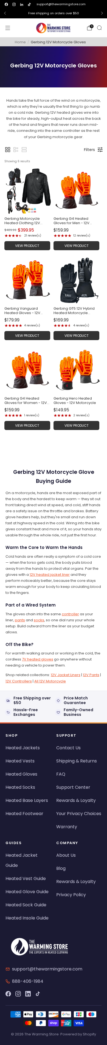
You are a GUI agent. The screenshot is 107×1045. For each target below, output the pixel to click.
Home (20, 42)
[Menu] (7, 28)
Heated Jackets (22, 748)
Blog (61, 868)
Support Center (73, 787)
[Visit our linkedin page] (22, 4)
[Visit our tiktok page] (29, 4)
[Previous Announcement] (5, 13)
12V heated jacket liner (50, 574)
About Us (66, 855)
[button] (7, 149)
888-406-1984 (27, 981)
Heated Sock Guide (25, 905)
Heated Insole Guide (27, 918)
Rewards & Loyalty (76, 800)
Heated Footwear (24, 813)
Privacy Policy (71, 895)
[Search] (99, 27)
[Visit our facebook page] (6, 4)
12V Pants (91, 674)
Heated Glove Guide (27, 892)
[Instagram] (18, 993)
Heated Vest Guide (25, 878)
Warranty (66, 827)
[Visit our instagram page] (14, 4)
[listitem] (53, 13)
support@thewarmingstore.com (61, 4)
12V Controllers (18, 681)
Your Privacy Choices (78, 813)
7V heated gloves (37, 659)
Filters (89, 149)
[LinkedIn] (28, 993)
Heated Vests (20, 761)
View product (27, 245)
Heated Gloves (21, 774)
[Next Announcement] (102, 13)
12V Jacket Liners (65, 674)
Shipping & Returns (76, 761)
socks (39, 620)
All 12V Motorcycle (50, 681)
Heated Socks (20, 787)
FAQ (60, 774)
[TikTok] (38, 993)
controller (70, 614)
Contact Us (68, 748)
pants (20, 620)
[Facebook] (8, 993)
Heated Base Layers (26, 800)
